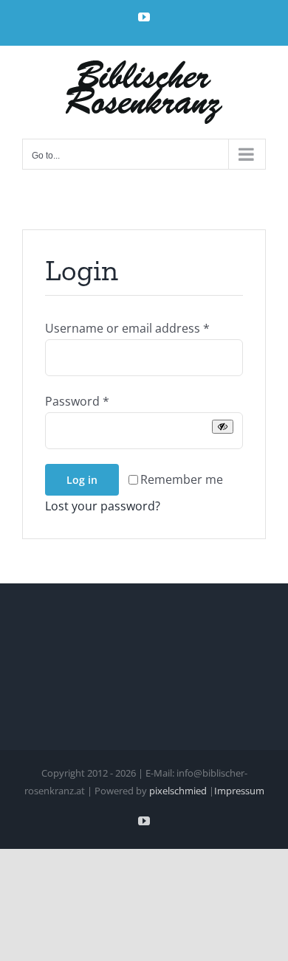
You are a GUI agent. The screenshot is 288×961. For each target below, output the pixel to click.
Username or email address (127, 328)
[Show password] (222, 427)
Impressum (239, 790)
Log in (81, 480)
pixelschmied (178, 790)
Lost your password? (102, 506)
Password (77, 401)
